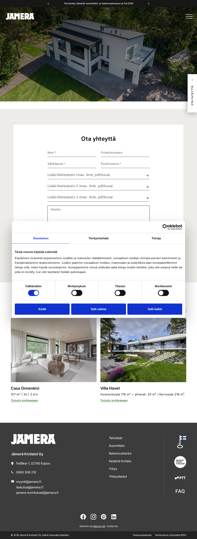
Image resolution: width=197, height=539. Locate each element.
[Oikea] (149, 4)
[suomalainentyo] (180, 441)
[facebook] (83, 517)
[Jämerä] (20, 16)
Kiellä (42, 309)
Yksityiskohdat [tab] (98, 238)
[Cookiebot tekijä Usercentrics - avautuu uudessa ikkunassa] (165, 227)
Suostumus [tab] (41, 238)
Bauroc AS (99, 526)
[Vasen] (48, 4)
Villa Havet (110, 388)
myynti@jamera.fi (28, 482)
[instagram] (93, 517)
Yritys (113, 469)
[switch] (76, 293)
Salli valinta (98, 309)
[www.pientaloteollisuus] (180, 478)
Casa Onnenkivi (25, 388)
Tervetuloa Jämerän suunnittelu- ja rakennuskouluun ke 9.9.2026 (98, 3)
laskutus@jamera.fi (29, 487)
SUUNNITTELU (117, 446)
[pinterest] (103, 517)
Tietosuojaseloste (142, 535)
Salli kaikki (155, 309)
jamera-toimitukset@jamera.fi (37, 493)
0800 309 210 (26, 472)
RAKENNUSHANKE (120, 453)
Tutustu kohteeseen (24, 400)
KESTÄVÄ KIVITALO (120, 461)
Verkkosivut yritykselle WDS (170, 535)
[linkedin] (114, 517)
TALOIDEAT (115, 438)
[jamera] (180, 491)
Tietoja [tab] (156, 238)
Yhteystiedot (118, 476)
